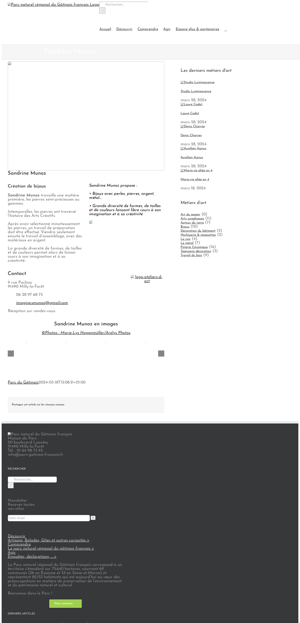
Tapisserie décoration (196, 251)
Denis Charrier (191, 135)
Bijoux (185, 226)
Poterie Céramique (194, 247)
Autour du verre (192, 222)
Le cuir (186, 239)
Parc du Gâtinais (23, 382)
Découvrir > (48, 538)
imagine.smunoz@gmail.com (42, 303)
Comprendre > (51, 546)
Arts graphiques (192, 218)
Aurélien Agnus (192, 157)
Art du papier (190, 214)
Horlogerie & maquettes (198, 235)
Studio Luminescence (196, 91)
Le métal (187, 243)
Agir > (32, 555)
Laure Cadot (190, 113)
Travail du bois (191, 255)
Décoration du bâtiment (198, 231)
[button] (225, 29)
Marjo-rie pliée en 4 (195, 179)
